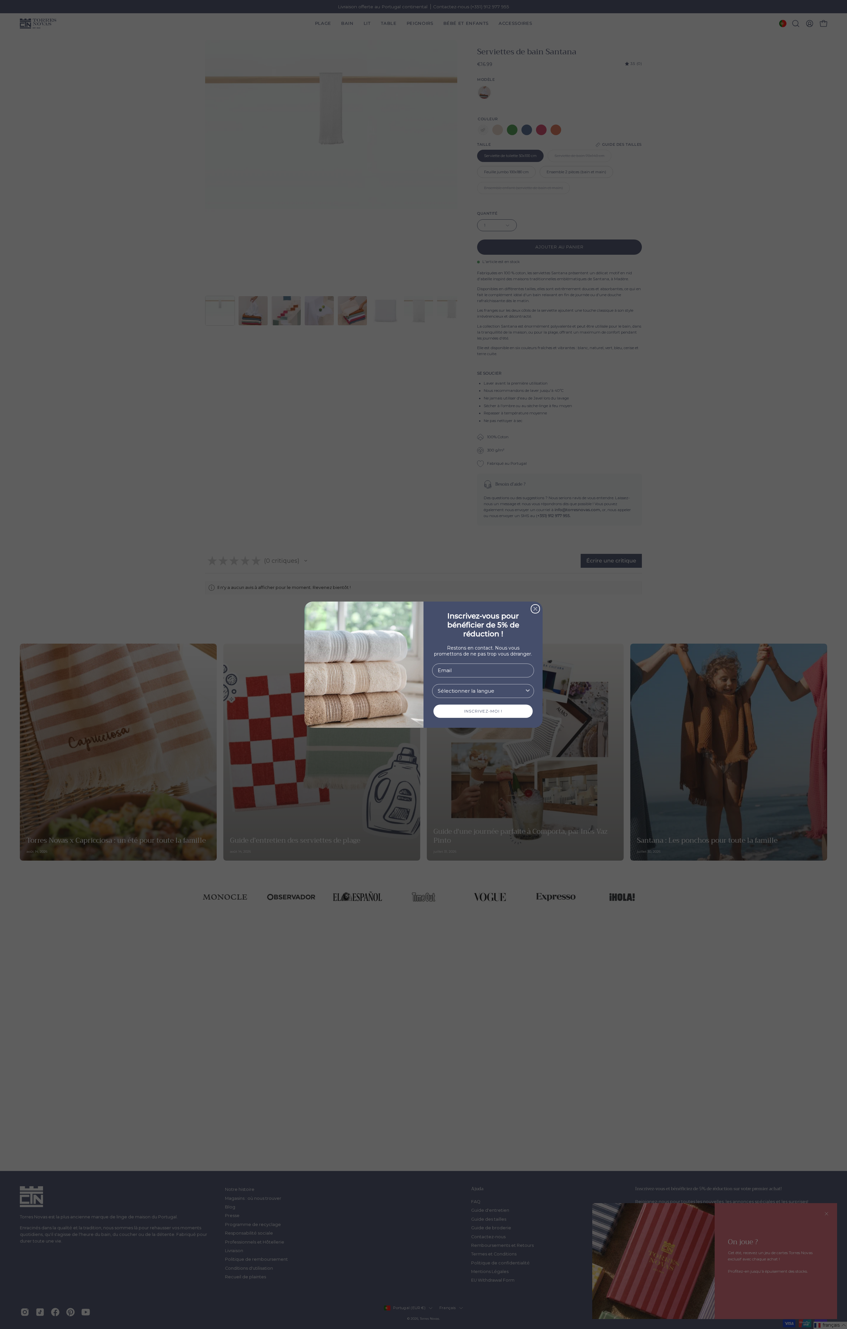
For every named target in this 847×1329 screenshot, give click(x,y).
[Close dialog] (535, 609)
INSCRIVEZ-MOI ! (483, 711)
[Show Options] (527, 691)
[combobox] (481, 691)
